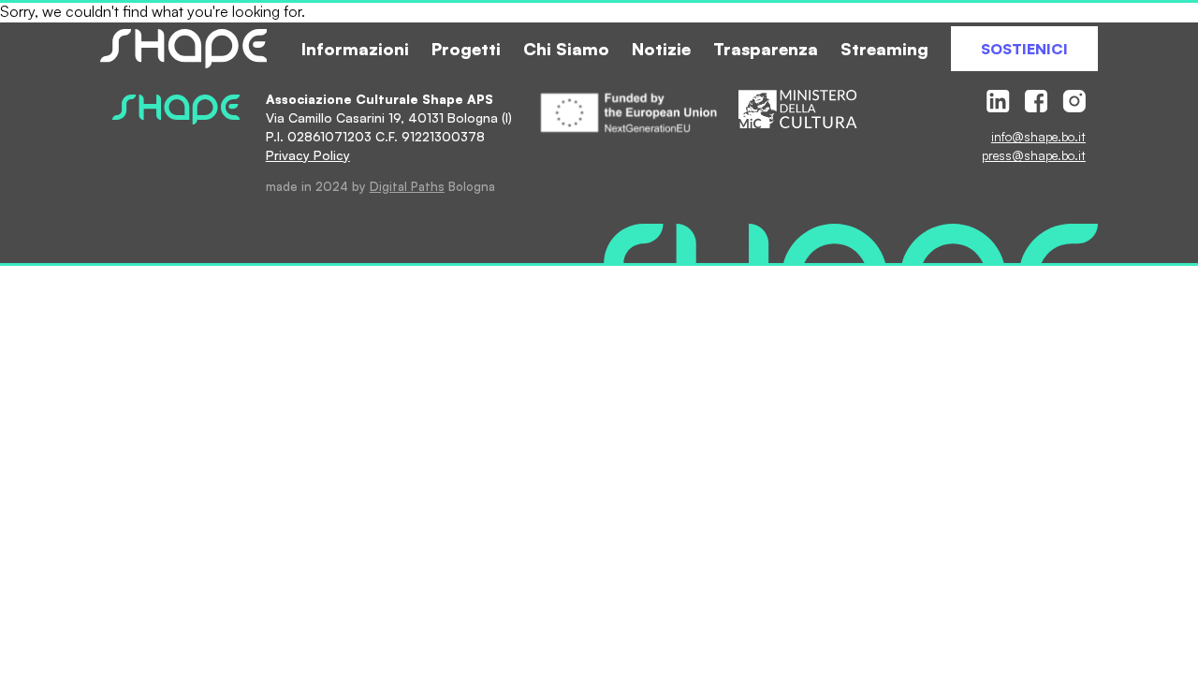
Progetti (466, 48)
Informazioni (355, 48)
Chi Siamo (566, 48)
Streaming (884, 48)
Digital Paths (407, 186)
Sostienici (1024, 48)
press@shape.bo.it (1034, 155)
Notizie (661, 48)
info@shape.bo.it (1038, 136)
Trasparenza (765, 48)
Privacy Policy (308, 155)
